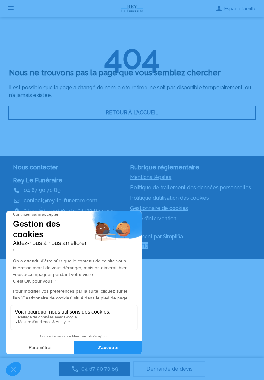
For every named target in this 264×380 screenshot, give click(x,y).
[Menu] (10, 8)
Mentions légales (150, 177)
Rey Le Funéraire (37, 180)
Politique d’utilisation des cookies (169, 198)
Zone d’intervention (153, 218)
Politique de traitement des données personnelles (190, 188)
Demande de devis (169, 369)
